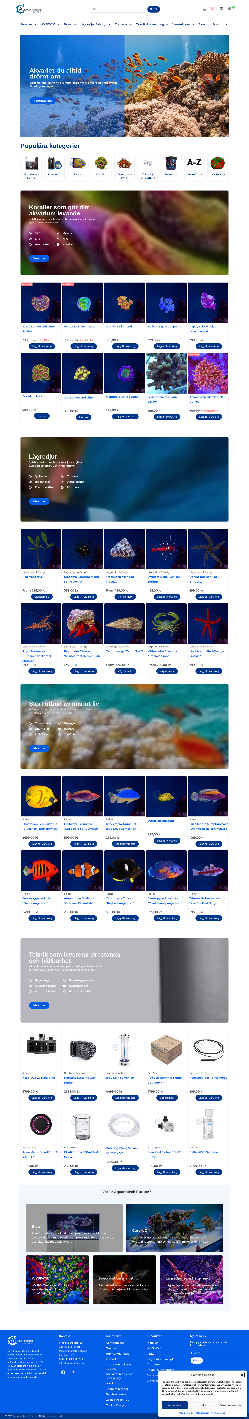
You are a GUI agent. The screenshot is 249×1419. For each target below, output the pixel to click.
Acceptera (174, 1405)
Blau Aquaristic (115, 1073)
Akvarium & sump (211, 24)
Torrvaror (121, 24)
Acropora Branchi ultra (80, 326)
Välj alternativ (42, 596)
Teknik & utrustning (150, 24)
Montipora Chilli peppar (122, 396)
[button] (242, 1375)
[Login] (205, 9)
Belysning (54, 174)
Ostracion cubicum (161, 820)
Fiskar (68, 24)
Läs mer (41, 416)
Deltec (193, 1147)
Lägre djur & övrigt (93, 24)
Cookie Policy (186, 1413)
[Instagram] (72, 1372)
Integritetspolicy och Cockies (210, 1413)
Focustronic (71, 1147)
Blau (36, 1226)
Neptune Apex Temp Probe (208, 1077)
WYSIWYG (48, 24)
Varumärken (181, 24)
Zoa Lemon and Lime (79, 397)
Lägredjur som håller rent (188, 1278)
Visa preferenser (230, 1405)
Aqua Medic (29, 1147)
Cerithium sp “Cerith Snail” (124, 651)
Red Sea (153, 1073)
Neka (203, 1405)
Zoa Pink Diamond (119, 326)
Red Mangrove (32, 576)
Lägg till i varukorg (42, 346)
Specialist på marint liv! (119, 1278)
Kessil (25, 1073)
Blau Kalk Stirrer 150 (120, 1077)
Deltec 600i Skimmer (204, 1152)
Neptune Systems (75, 1073)
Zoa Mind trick (32, 396)
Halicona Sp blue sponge (165, 326)
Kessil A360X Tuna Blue (38, 1077)
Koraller (26, 24)
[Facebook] (63, 1372)
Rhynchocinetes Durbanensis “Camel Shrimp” (36, 656)
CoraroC (139, 1230)
